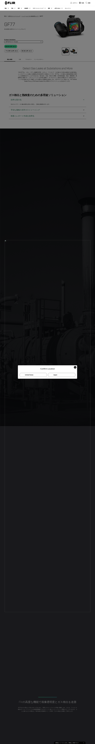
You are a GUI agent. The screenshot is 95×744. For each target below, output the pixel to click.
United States (29, 375)
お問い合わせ (57, 8)
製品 (6, 8)
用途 (12, 8)
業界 (19, 8)
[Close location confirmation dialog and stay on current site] (75, 367)
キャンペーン (68, 8)
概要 (49, 8)
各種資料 (26, 8)
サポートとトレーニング (38, 8)
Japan (55, 375)
